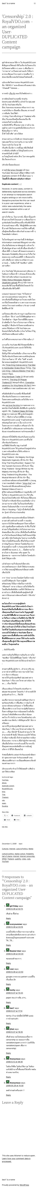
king (3, 792)
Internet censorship (27, 856)
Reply (8, 918)
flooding (5, 806)
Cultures (5, 849)
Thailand (5, 797)
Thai (3, 795)
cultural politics (8, 854)
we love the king (13, 405)
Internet (12, 849)
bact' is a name (8, 3)
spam (4, 803)
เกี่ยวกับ (12, 93)
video (24, 859)
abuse (4, 783)
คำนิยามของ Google (13, 170)
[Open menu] (35, 3)
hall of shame (7, 856)
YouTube (5, 780)
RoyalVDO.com (7, 789)
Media (31, 849)
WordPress (24, 1185)
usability (18, 859)
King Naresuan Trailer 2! (12, 377)
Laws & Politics (22, 849)
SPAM (4, 859)
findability (30, 854)
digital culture (20, 854)
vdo (3, 800)
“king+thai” (27, 483)
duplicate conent (8, 786)
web (28, 859)
